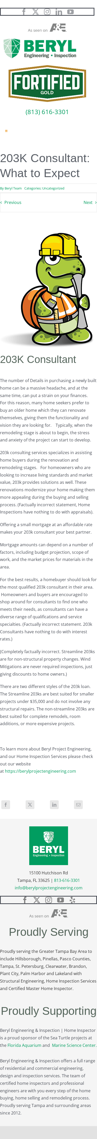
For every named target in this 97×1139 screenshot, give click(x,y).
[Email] (78, 804)
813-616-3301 (67, 880)
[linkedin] (59, 12)
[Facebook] (5, 804)
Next (88, 202)
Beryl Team (13, 188)
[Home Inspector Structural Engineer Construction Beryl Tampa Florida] (40, 39)
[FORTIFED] (47, 67)
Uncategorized (53, 188)
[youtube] (70, 12)
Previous (12, 202)
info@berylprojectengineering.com (49, 888)
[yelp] (72, 900)
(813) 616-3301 (47, 111)
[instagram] (47, 12)
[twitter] (35, 12)
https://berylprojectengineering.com (40, 771)
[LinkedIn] (54, 804)
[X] (30, 804)
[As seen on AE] (47, 25)
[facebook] (24, 12)
